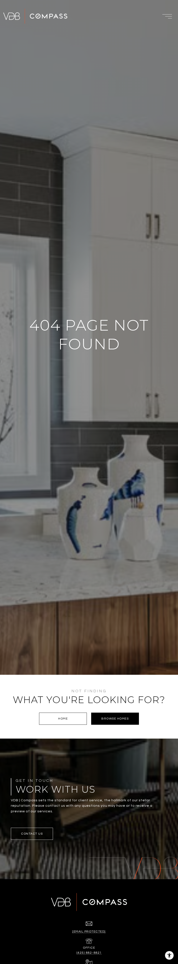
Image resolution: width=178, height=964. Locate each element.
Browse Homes (115, 718)
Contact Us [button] (32, 833)
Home (63, 718)
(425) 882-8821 (89, 952)
